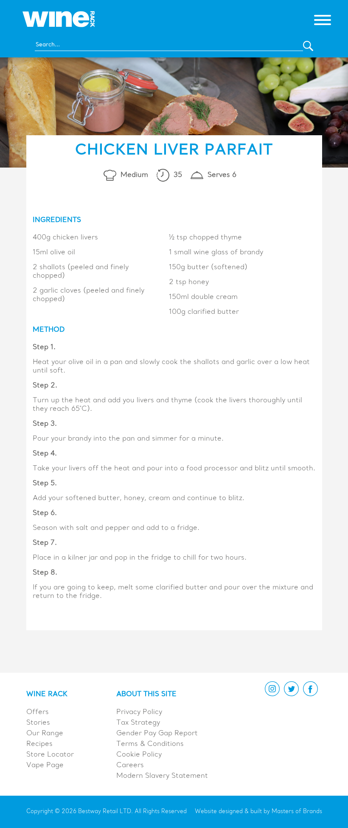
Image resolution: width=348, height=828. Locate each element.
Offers (37, 712)
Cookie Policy (139, 754)
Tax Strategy (138, 723)
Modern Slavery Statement (162, 776)
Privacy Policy (139, 712)
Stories (38, 723)
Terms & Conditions (150, 744)
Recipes (39, 744)
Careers (130, 765)
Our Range (44, 733)
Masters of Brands (297, 811)
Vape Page (45, 765)
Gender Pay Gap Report (157, 733)
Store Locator (50, 754)
